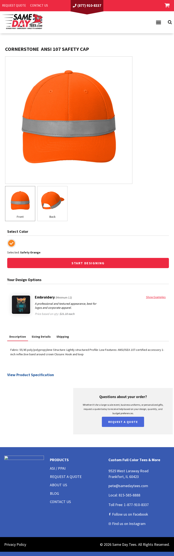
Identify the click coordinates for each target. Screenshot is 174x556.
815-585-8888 (129, 495)
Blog (54, 493)
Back (52, 217)
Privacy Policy (15, 544)
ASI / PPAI (58, 468)
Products (59, 459)
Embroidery (53, 297)
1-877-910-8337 (136, 504)
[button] (158, 22)
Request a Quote (66, 476)
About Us (58, 484)
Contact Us (60, 501)
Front (20, 217)
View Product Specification (30, 374)
